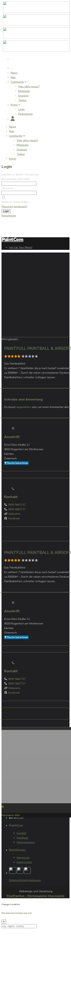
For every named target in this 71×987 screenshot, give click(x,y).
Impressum (23, 857)
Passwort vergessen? (14, 206)
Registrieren (9, 215)
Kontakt (21, 833)
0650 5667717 (17, 505)
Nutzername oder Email (16, 179)
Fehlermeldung (26, 842)
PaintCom (12, 239)
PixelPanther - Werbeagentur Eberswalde (36, 896)
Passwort (7, 188)
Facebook (14, 518)
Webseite (14, 514)
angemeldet (23, 407)
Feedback (22, 838)
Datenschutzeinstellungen (25, 880)
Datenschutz (24, 862)
